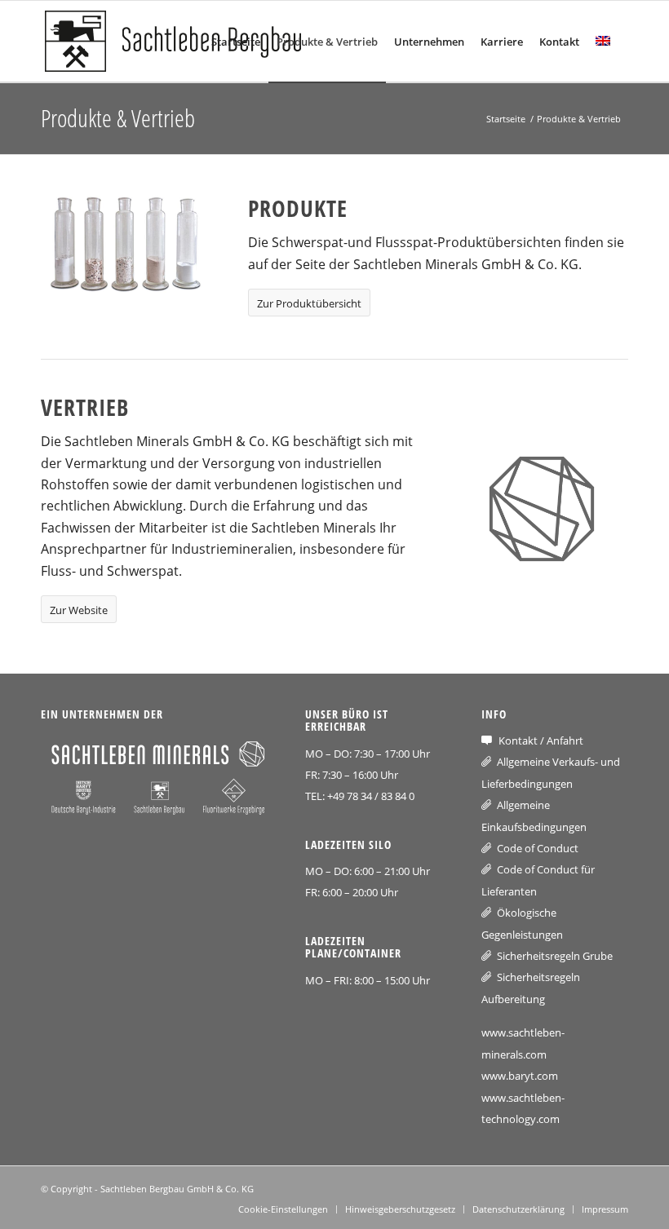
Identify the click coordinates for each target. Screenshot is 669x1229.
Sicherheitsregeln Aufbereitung (530, 988)
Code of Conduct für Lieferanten (538, 880)
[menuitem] (235, 41)
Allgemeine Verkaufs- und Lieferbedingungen (550, 772)
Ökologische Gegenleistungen (522, 923)
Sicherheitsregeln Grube (555, 955)
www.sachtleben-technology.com (523, 1108)
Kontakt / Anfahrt (540, 740)
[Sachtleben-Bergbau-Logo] (179, 41)
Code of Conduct (537, 848)
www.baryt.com (519, 1075)
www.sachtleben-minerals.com (523, 1043)
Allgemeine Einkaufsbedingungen (534, 815)
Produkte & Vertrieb (118, 118)
